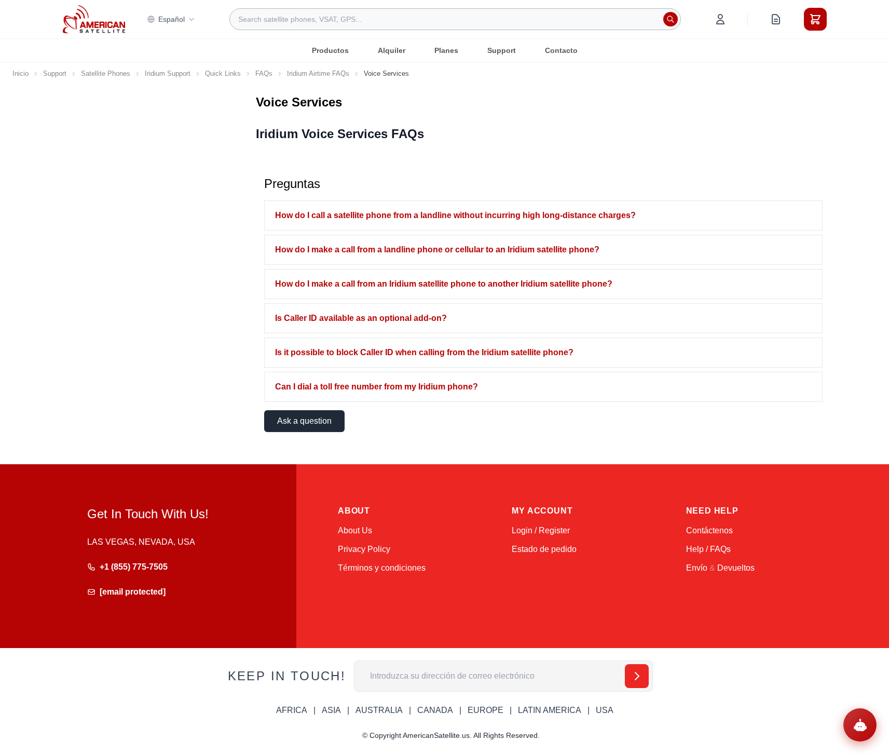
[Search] (670, 19)
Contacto (561, 50)
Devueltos (736, 567)
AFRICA (291, 710)
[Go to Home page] (94, 19)
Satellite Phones (105, 73)
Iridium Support (167, 73)
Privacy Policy (364, 549)
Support (501, 50)
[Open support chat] (860, 725)
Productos (330, 50)
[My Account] (720, 19)
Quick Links (223, 73)
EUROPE (485, 710)
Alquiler (391, 50)
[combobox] (455, 19)
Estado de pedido (544, 549)
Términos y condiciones (382, 567)
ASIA (331, 710)
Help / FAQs (708, 549)
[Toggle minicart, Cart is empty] (815, 19)
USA (604, 710)
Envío (696, 567)
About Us (355, 530)
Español (171, 19)
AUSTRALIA (379, 710)
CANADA (435, 710)
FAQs (263, 73)
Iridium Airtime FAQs (318, 73)
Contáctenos (709, 530)
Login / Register (541, 530)
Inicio (20, 73)
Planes (446, 50)
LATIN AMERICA (549, 710)
